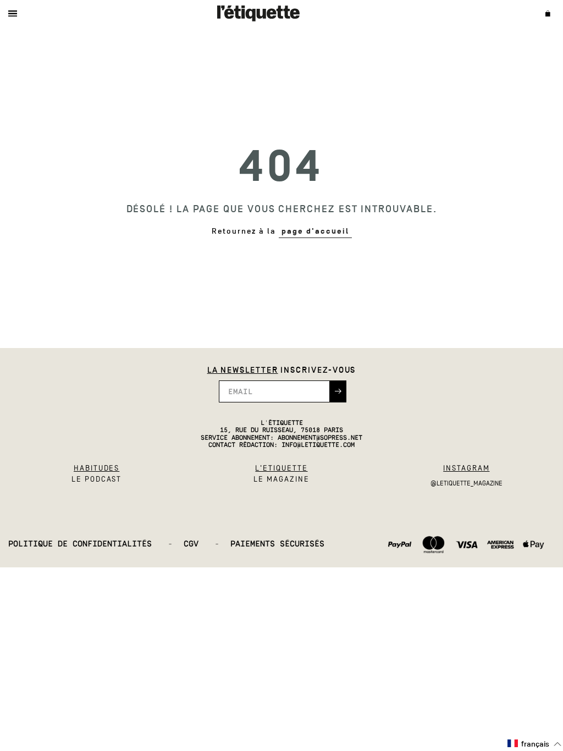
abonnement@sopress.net (320, 438)
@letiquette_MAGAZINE (466, 483)
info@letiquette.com (318, 445)
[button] (534, 744)
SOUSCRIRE (338, 391)
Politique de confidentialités (90, 544)
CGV (201, 544)
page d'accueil (315, 231)
